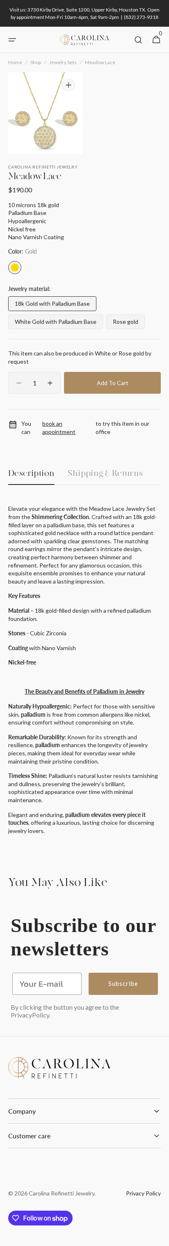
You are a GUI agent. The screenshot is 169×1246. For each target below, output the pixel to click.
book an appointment (58, 427)
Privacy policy (143, 1193)
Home (15, 62)
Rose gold (129, 323)
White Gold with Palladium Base (55, 323)
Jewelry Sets (63, 62)
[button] (12, 40)
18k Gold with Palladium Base (52, 305)
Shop (35, 62)
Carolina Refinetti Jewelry (61, 1193)
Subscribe (123, 983)
